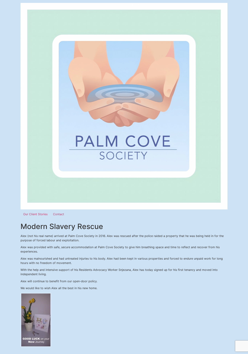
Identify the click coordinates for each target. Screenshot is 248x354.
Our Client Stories (35, 214)
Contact (58, 214)
